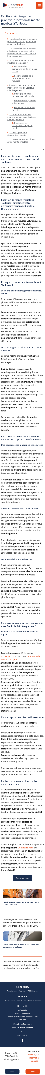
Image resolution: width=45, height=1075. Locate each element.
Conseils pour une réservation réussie (17, 133)
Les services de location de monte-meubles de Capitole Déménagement (21, 87)
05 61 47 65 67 (7, 656)
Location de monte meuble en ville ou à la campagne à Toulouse (21, 945)
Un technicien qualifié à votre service (24, 101)
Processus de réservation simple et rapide (22, 125)
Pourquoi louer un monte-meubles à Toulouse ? (20, 61)
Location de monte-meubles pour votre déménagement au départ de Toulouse (22, 41)
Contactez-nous (26, 847)
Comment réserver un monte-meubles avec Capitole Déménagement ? (21, 117)
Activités (22, 1020)
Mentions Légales (22, 1013)
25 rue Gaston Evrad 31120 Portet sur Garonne (22, 1001)
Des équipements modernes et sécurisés (23, 94)
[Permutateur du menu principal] (39, 5)
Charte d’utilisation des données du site (22, 1016)
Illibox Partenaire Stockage (22, 1027)
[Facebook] (22, 1040)
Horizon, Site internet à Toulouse (34, 1057)
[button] (22, 878)
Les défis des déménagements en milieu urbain (24, 69)
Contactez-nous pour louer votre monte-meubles (21, 140)
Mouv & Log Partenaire (23, 1024)
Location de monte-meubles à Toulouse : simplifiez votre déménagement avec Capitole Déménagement (22, 52)
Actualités (22, 1010)
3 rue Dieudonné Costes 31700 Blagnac (22, 991)
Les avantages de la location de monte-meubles (22, 78)
